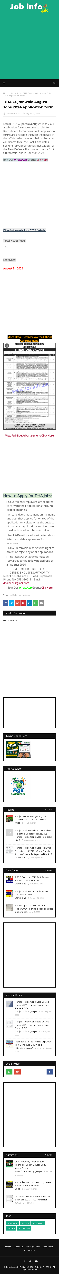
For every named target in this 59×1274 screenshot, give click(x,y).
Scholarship (24, 1228)
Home (8, 1246)
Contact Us (29, 1250)
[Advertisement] (29, 46)
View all (48, 809)
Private (11, 1228)
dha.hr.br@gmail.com (16, 583)
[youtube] (17, 1072)
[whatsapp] (9, 1072)
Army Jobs (24, 595)
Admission (13, 1223)
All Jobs (13, 595)
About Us (18, 1246)
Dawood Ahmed (13, 113)
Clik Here (42, 159)
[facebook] (50, 1072)
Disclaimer (48, 1246)
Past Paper (38, 1223)
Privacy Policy (33, 1246)
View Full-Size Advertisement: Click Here (29, 435)
